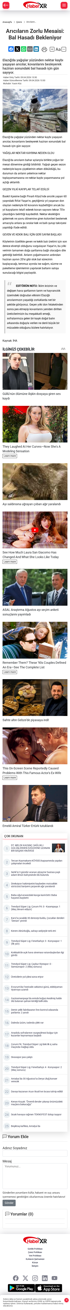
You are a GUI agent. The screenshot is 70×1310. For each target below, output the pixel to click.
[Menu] (64, 5)
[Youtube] (54, 1278)
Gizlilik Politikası (35, 1249)
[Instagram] (35, 1278)
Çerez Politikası (35, 1252)
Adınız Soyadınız (15, 1148)
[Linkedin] (45, 1278)
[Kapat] (67, 1300)
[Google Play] (21, 1288)
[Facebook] (16, 1278)
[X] (25, 1278)
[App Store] (48, 1288)
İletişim (35, 1266)
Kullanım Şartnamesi (35, 1259)
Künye (35, 1262)
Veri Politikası (35, 1256)
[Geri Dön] (6, 5)
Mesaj (7, 1161)
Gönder (9, 1203)
